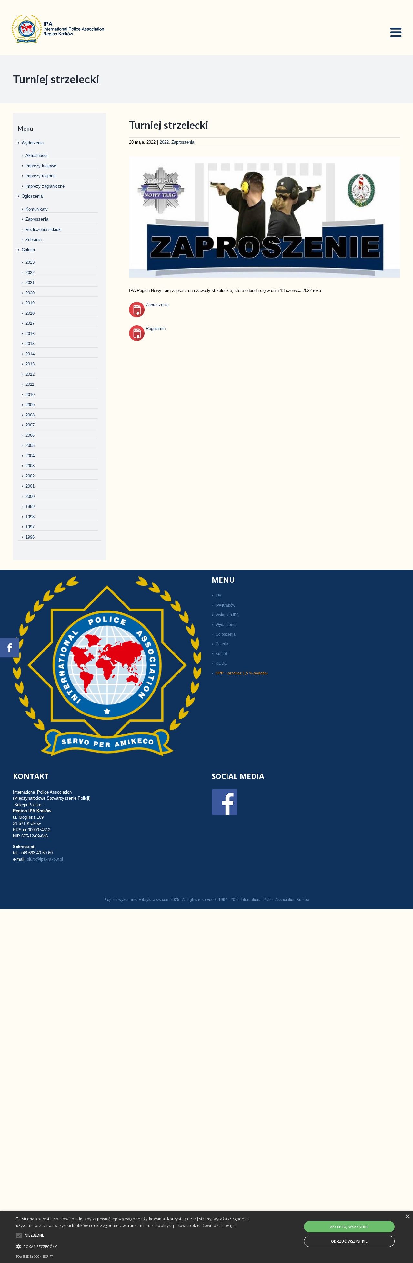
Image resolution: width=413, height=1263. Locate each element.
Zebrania (33, 239)
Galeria (28, 249)
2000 (30, 496)
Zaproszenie (157, 305)
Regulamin (155, 328)
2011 (29, 384)
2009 (30, 404)
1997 (30, 526)
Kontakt (222, 654)
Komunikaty (36, 209)
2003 (30, 465)
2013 (30, 364)
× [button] (407, 1216)
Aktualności (36, 155)
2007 (30, 425)
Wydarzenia (33, 142)
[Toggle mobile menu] (396, 32)
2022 (164, 142)
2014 (30, 354)
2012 (30, 374)
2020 (30, 293)
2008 (30, 415)
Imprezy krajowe (40, 165)
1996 (30, 537)
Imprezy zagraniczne (45, 186)
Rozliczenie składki (43, 229)
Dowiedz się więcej (220, 1225)
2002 (30, 476)
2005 (30, 445)
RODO (221, 663)
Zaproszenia (182, 142)
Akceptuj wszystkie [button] (349, 1226)
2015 (30, 343)
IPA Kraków (225, 605)
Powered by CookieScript (34, 1256)
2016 (30, 333)
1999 (30, 506)
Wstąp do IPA (227, 615)
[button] (140, 1246)
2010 (30, 394)
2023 (30, 262)
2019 (30, 303)
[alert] (206, 1237)
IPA (218, 595)
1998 (30, 516)
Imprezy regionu (40, 175)
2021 (30, 282)
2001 (30, 486)
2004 (30, 455)
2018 (30, 313)
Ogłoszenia (32, 196)
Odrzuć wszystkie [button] (349, 1241)
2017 (30, 323)
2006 (30, 435)
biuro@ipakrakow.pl (45, 859)
